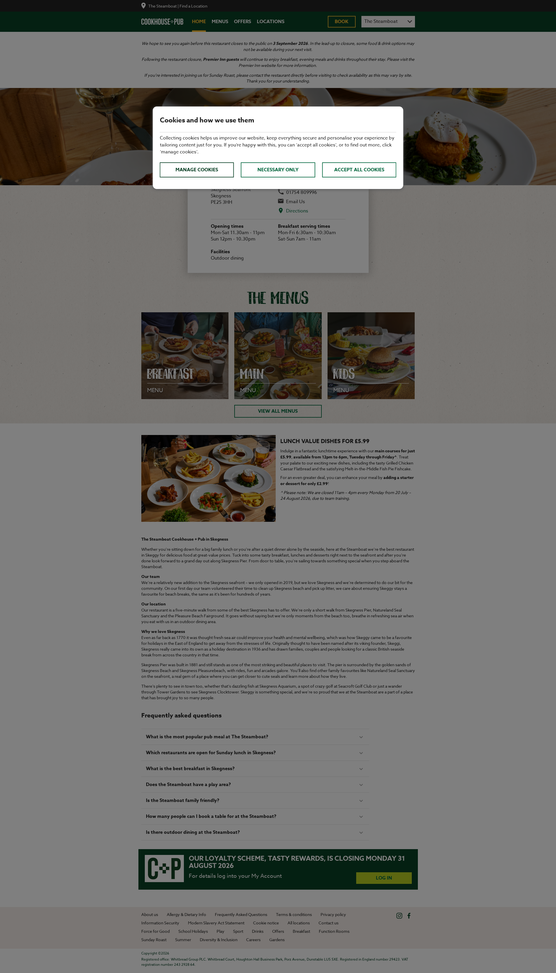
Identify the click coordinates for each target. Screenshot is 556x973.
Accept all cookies (359, 169)
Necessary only (278, 169)
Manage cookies (196, 169)
